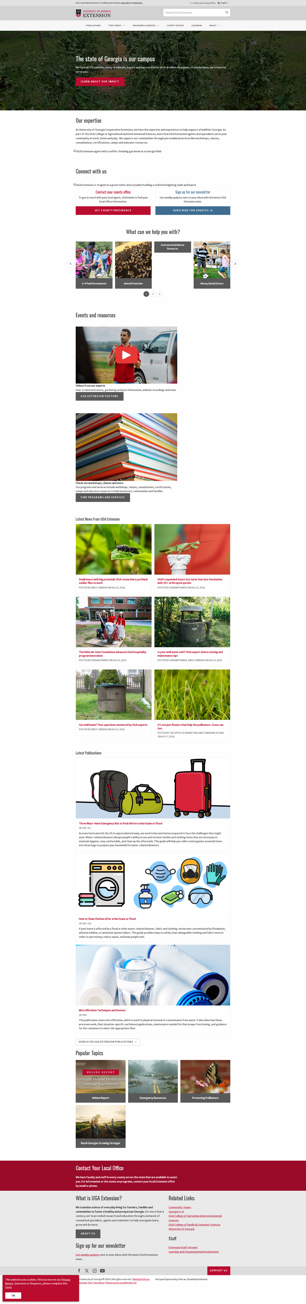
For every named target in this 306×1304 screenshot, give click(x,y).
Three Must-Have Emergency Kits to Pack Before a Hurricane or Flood (120, 823)
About (214, 25)
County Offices (175, 25)
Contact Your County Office (202, 3)
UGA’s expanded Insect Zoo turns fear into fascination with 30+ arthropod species (189, 581)
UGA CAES (125, 3)
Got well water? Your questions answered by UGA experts (113, 724)
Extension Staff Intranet (183, 1247)
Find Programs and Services (103, 497)
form (8, 1287)
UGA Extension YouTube (99, 396)
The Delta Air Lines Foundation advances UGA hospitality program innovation (112, 653)
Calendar (196, 25)
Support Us (219, 1270)
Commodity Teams (180, 1207)
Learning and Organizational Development (194, 1251)
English (225, 3)
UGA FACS (138, 3)
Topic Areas (116, 25)
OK (13, 1295)
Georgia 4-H (176, 1211)
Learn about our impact (100, 81)
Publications (93, 25)
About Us (88, 1233)
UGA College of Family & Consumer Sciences (194, 1224)
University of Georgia (181, 1229)
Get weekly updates (87, 1254)
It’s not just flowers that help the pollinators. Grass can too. (190, 726)
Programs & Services (146, 25)
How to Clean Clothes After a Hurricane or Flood (107, 918)
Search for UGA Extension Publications (108, 1042)
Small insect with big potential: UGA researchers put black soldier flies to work (113, 581)
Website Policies (141, 1279)
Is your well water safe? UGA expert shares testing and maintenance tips (190, 653)
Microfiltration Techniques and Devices (102, 1010)
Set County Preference (113, 210)
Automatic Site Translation (90, 1283)
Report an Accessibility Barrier (121, 1283)
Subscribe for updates (193, 210)
